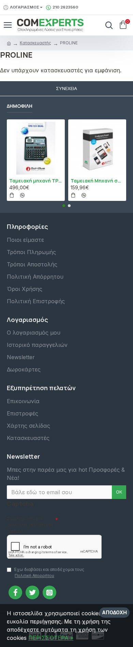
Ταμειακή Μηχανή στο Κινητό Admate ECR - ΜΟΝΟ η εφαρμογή (97, 181)
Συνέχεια (66, 88)
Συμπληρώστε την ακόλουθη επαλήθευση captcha (30, 524)
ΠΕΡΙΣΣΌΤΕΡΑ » (50, 637)
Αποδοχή (114, 612)
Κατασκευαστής (35, 42)
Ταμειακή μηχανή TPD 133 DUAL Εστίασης (35, 181)
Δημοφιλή (19, 106)
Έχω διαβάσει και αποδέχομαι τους (49, 572)
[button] (63, 205)
